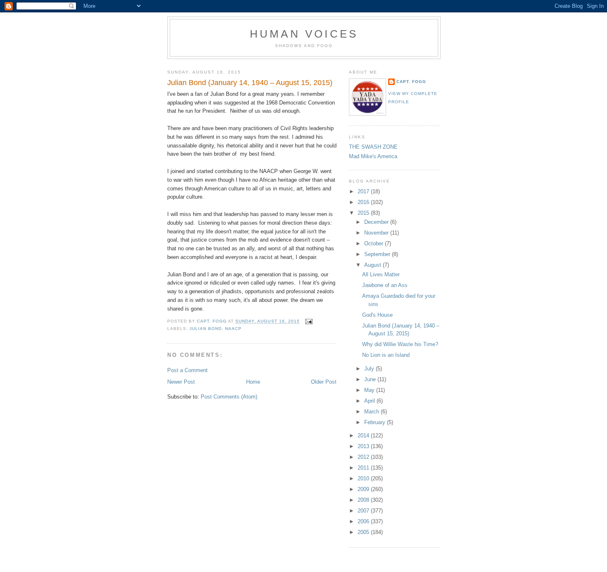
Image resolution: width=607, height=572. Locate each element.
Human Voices (304, 34)
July (370, 369)
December (377, 222)
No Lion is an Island (386, 355)
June (370, 379)
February (375, 422)
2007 (364, 511)
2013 (364, 446)
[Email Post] (308, 321)
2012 (364, 457)
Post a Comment (187, 370)
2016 (364, 202)
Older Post (324, 382)
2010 (364, 478)
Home (253, 382)
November (377, 233)
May (370, 390)
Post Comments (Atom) (229, 397)
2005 (364, 532)
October (374, 243)
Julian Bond (206, 328)
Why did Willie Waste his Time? (400, 344)
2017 (364, 191)
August (373, 265)
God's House (377, 315)
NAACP (233, 328)
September (378, 254)
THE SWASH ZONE (373, 147)
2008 (364, 500)
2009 (364, 489)
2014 (364, 435)
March (372, 411)
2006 (364, 521)
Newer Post (181, 382)
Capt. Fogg (411, 81)
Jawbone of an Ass (385, 285)
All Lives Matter (381, 274)
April (370, 401)
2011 (364, 468)
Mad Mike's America (373, 156)
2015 (364, 213)
